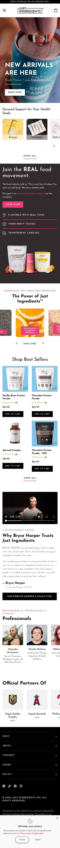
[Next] (54, 146)
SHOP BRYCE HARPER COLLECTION (29, 596)
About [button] (6, 746)
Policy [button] (7, 774)
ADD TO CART (13, 414)
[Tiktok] (9, 786)
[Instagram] (21, 786)
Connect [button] (8, 755)
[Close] (57, 817)
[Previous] (17, 343)
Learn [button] (6, 765)
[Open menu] (7, 10)
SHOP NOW (13, 204)
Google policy (38, 833)
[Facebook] (3, 786)
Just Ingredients (24, 798)
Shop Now (15, 92)
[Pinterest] (15, 786)
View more (30, 60)
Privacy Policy (26, 833)
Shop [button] (5, 736)
